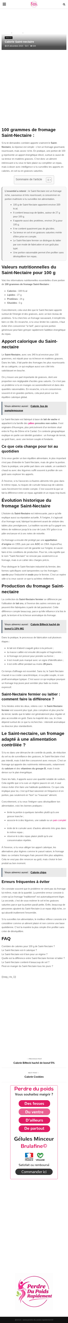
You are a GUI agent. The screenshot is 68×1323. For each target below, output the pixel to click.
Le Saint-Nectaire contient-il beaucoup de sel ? (25, 962)
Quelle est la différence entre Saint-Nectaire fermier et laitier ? (33, 958)
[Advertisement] (34, 90)
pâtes (31, 423)
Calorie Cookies (34, 1076)
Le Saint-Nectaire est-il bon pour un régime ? (24, 954)
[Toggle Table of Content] (47, 179)
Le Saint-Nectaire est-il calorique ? (19, 950)
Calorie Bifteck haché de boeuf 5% (34, 1063)
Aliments (9, 37)
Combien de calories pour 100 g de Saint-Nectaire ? (28, 946)
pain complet (59, 820)
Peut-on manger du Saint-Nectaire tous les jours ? (27, 966)
